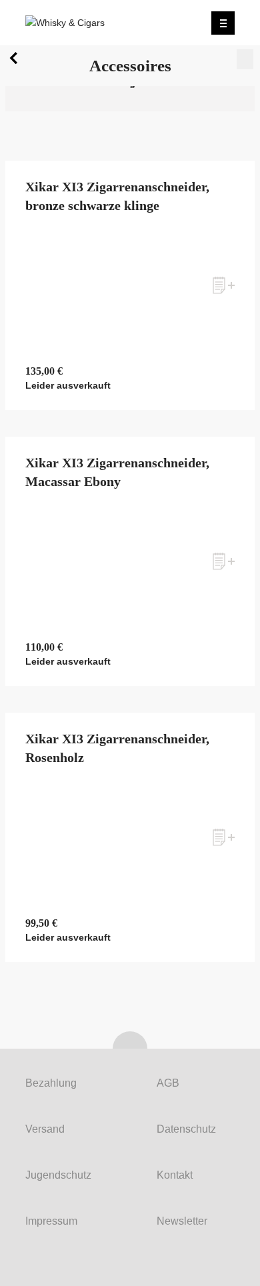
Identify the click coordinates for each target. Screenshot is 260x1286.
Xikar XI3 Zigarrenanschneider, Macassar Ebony (117, 472)
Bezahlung (51, 1083)
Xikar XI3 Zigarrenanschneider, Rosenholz (117, 748)
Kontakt (175, 1175)
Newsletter (182, 1221)
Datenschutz (186, 1129)
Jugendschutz (58, 1175)
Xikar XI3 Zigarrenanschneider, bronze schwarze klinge (117, 196)
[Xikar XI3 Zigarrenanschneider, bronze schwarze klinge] (130, 285)
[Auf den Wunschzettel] (224, 285)
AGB (168, 1083)
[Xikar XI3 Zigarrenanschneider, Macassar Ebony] (130, 561)
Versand (45, 1129)
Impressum (51, 1221)
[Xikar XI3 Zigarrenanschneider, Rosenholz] (130, 837)
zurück (16, 61)
